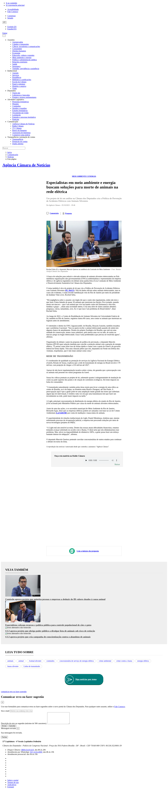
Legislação (16, 115)
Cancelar (12, 726)
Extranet (10, 787)
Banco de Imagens (19, 130)
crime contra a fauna (124, 661)
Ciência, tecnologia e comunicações (26, 46)
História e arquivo (19, 86)
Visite (14, 88)
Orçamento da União (20, 113)
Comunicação (12, 155)
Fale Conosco (12, 12)
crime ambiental (105, 661)
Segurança (16, 66)
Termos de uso (13, 782)
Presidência (16, 77)
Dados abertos (17, 144)
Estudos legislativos (20, 111)
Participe (15, 119)
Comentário (54, 213)
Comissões (16, 106)
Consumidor (17, 49)
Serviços (15, 75)
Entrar (4, 33)
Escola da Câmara (19, 82)
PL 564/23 (70, 290)
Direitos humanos (19, 51)
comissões (50, 661)
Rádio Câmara (17, 126)
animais (10, 661)
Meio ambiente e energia (21, 57)
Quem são (16, 93)
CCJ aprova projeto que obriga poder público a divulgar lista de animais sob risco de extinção (50, 631)
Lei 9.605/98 (61, 413)
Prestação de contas (19, 141)
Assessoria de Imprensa (21, 133)
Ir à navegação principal (15, 5)
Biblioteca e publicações (21, 80)
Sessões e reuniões (19, 108)
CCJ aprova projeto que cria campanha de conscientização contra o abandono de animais (48, 637)
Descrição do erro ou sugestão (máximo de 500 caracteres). (24, 723)
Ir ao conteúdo (11, 3)
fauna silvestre (12, 666)
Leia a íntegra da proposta (88, 551)
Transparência (17, 139)
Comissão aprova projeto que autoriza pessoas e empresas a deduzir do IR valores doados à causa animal (55, 599)
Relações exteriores (19, 62)
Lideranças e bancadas (21, 95)
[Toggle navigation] (4, 35)
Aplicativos (11, 785)
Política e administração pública (24, 60)
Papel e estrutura (18, 84)
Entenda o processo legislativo (24, 117)
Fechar (4, 737)
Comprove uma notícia (21, 135)
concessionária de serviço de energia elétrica (77, 661)
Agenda (15, 73)
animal (21, 661)
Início (9, 152)
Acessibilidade (13, 9)
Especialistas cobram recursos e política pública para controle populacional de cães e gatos (48, 625)
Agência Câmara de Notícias (23, 124)
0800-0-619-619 (27, 750)
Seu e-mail (5, 711)
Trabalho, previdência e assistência (25, 69)
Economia (16, 53)
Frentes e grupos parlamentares (24, 97)
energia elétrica (143, 661)
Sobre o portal (12, 780)
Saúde (14, 64)
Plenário (15, 104)
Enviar (4, 726)
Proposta (68, 213)
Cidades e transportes (20, 44)
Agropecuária (17, 42)
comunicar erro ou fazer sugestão (14, 692)
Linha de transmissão (32, 666)
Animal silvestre (35, 661)
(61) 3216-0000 (36, 752)
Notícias (10, 157)
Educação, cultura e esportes (23, 55)
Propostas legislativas (20, 102)
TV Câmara (17, 128)
